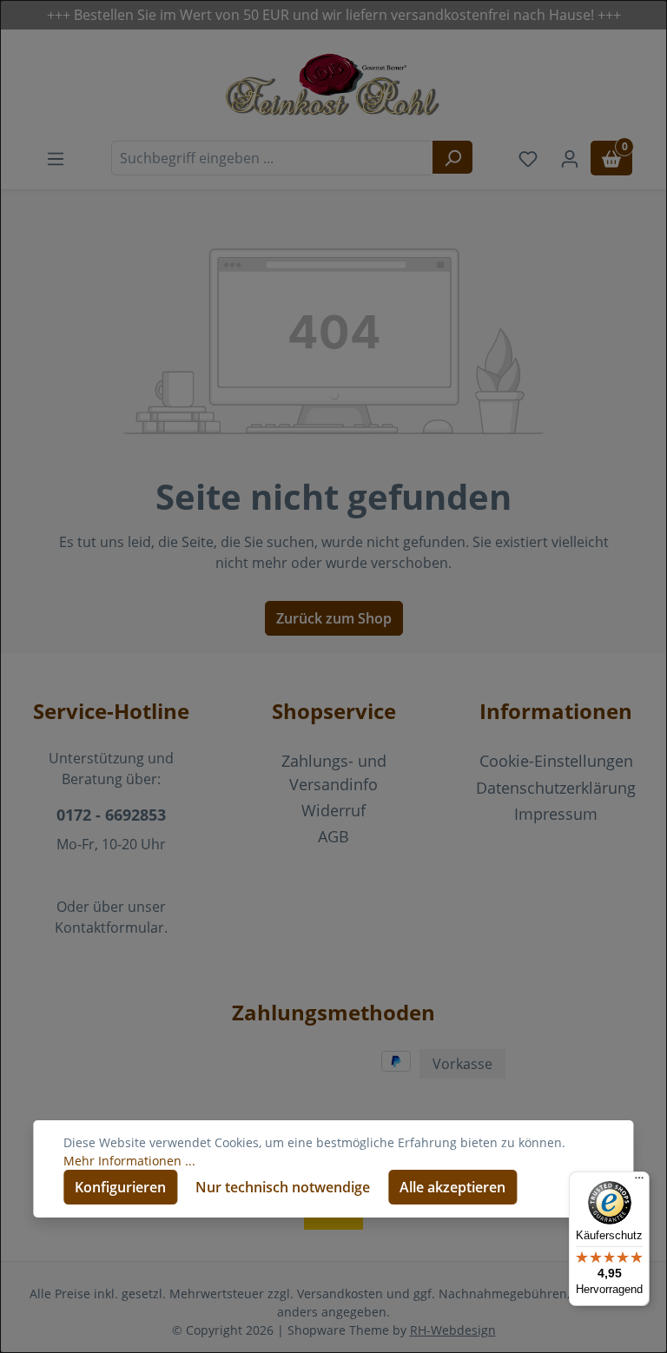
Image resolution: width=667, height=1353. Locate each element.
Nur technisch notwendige (282, 1187)
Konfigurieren (120, 1187)
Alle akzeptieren (452, 1187)
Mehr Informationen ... (129, 1160)
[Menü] (639, 1182)
